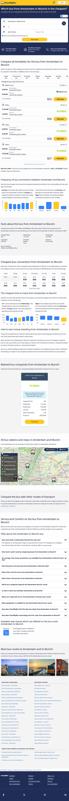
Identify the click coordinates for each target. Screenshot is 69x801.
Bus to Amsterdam (26, 770)
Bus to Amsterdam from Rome (10, 722)
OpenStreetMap (59, 484)
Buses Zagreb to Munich (41, 743)
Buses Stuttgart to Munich (41, 734)
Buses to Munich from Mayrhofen (44, 719)
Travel (30, 784)
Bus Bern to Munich (40, 688)
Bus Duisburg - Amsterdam (9, 694)
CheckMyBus (3, 770)
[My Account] (53, 2)
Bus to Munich (37, 770)
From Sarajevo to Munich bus (42, 731)
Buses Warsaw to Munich (41, 740)
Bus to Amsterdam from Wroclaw (11, 740)
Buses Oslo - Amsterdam (9, 716)
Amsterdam (51, 449)
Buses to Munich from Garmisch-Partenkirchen (47, 700)
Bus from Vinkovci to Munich (42, 737)
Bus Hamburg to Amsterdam (10, 703)
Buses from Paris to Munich (42, 725)
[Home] (8, 2)
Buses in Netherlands (14, 770)
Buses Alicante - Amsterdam (10, 685)
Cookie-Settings (34, 781)
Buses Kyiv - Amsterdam (8, 707)
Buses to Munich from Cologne (43, 697)
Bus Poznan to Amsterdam (9, 719)
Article (50, 781)
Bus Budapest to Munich (41, 691)
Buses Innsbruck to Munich (42, 707)
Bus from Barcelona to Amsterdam (11, 688)
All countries (52, 784)
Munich (63, 449)
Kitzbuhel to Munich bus (41, 716)
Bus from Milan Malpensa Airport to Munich (47, 755)
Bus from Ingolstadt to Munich (43, 703)
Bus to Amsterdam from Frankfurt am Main (14, 700)
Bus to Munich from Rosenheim (43, 728)
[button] (33, 452)
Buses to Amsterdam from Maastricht (12, 710)
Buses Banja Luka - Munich (42, 685)
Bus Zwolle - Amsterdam (8, 743)
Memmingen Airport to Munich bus (44, 752)
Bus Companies (14, 784)
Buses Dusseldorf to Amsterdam (11, 691)
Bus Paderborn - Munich (41, 722)
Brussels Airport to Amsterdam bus (12, 752)
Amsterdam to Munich (8, 506)
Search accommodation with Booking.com (16, 36)
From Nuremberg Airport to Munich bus (45, 758)
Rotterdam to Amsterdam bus (10, 725)
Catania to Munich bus (40, 694)
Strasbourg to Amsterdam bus (10, 728)
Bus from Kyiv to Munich (41, 713)
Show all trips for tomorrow (35, 164)
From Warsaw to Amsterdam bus (11, 737)
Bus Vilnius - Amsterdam (9, 734)
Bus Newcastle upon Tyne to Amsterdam (13, 713)
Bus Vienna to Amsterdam (9, 731)
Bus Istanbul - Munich (40, 710)
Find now (60, 99)
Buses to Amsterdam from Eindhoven (12, 697)
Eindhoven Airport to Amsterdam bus (12, 760)
